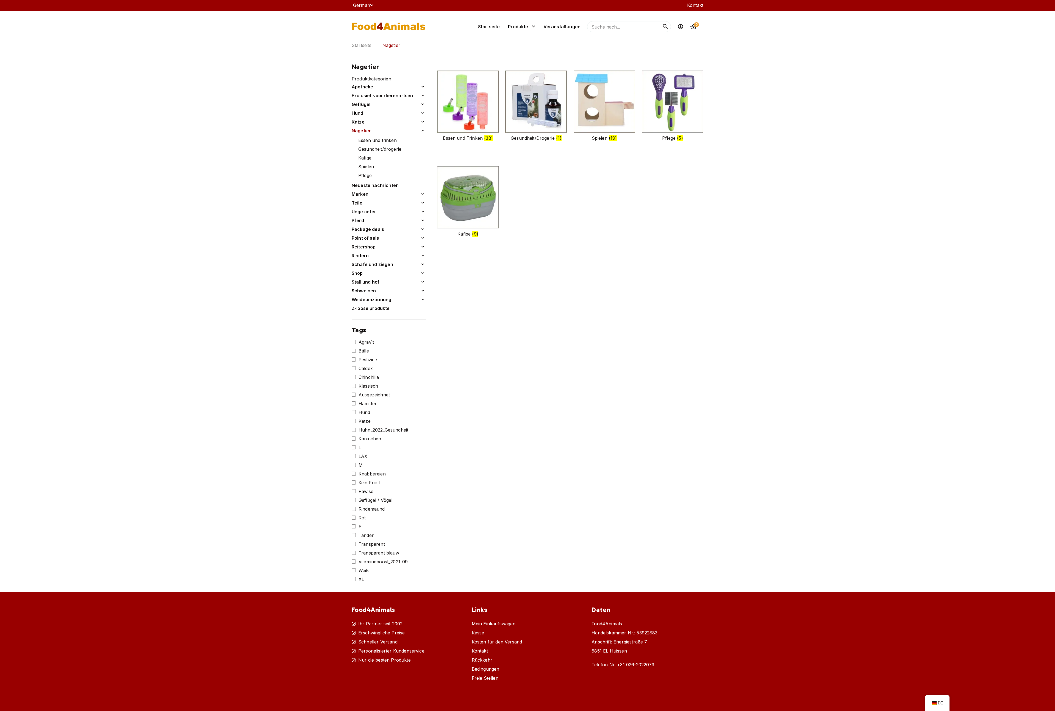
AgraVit (366, 342)
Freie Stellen (485, 678)
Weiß (364, 570)
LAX (363, 456)
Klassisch (368, 386)
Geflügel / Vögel (376, 500)
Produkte (518, 26)
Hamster (368, 403)
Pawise (366, 491)
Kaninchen (370, 438)
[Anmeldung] (681, 27)
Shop (357, 273)
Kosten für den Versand (497, 642)
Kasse (478, 633)
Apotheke (362, 86)
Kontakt (695, 5)
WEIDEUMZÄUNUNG (371, 299)
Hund (357, 113)
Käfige (364, 158)
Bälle (364, 351)
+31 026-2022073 (635, 664)
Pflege (365, 175)
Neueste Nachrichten (375, 185)
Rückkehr (482, 660)
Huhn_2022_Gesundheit (383, 430)
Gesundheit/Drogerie (379, 149)
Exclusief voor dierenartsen (382, 95)
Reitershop (364, 247)
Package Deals (368, 229)
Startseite (489, 26)
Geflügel (361, 104)
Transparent (372, 544)
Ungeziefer (364, 211)
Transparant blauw (379, 553)
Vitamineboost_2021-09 (383, 561)
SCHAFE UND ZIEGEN (372, 264)
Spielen (366, 166)
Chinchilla (369, 377)
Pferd (358, 220)
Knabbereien (372, 474)
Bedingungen (485, 669)
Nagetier (361, 130)
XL (361, 579)
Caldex (366, 368)
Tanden (366, 535)
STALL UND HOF (365, 282)
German (361, 5)
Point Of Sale (365, 238)
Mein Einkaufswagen (494, 623)
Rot (362, 517)
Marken (360, 194)
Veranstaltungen (562, 26)
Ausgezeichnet (374, 395)
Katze (358, 122)
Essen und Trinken (377, 140)
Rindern (360, 255)
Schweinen (364, 290)
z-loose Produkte (371, 308)
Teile (357, 203)
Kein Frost (369, 482)
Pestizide (368, 359)
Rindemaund (372, 509)
